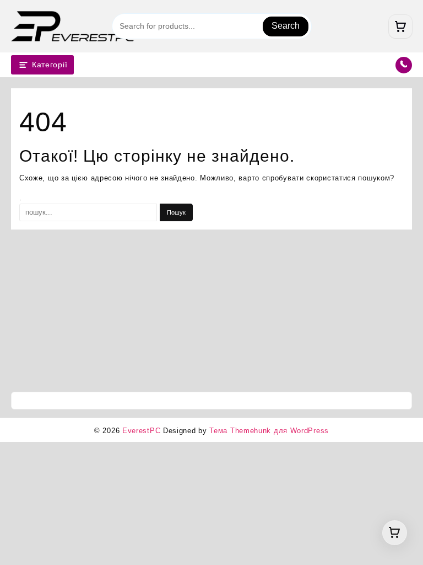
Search (286, 25)
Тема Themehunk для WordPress (269, 431)
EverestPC (141, 431)
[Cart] (400, 26)
